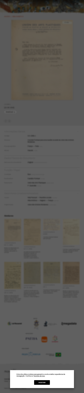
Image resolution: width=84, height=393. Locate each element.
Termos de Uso (39, 376)
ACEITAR (42, 382)
